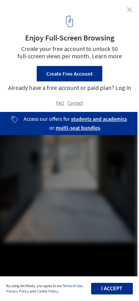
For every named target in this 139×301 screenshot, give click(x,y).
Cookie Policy (47, 291)
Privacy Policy (17, 291)
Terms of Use (72, 286)
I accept (111, 289)
